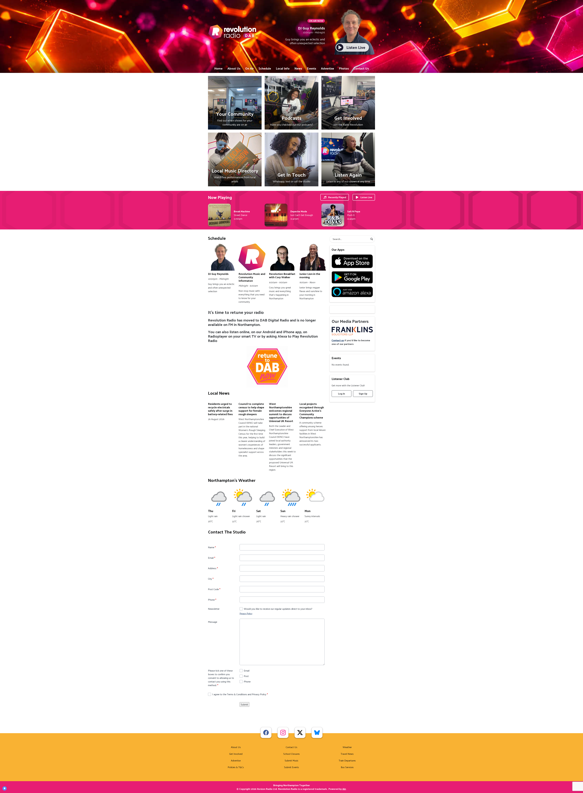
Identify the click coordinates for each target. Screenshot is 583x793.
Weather (347, 747)
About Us (233, 68)
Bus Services (347, 767)
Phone (212, 600)
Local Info (283, 68)
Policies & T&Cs (236, 767)
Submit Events (291, 767)
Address (213, 568)
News (298, 68)
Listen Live (366, 197)
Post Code (214, 589)
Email (211, 558)
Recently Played (337, 197)
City (210, 579)
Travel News (347, 754)
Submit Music (291, 760)
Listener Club (340, 378)
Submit (244, 704)
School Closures (291, 754)
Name (212, 547)
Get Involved (235, 754)
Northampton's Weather (231, 480)
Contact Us (361, 68)
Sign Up (363, 393)
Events (311, 68)
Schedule (265, 68)
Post (246, 676)
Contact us (338, 340)
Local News (219, 393)
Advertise (327, 68)
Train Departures (347, 760)
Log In (341, 393)
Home (218, 68)
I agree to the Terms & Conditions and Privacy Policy (240, 694)
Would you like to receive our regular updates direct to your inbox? (278, 609)
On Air (249, 68)
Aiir (344, 789)
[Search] (371, 239)
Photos (344, 68)
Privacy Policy (246, 613)
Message (212, 622)
